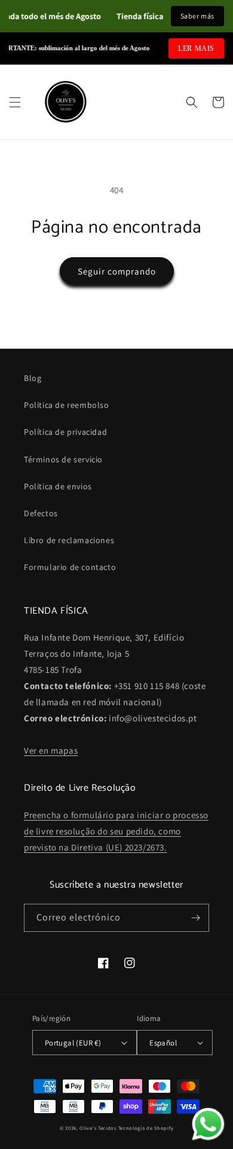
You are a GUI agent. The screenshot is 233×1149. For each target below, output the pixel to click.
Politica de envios (58, 486)
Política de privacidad (65, 431)
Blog (32, 378)
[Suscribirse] (195, 918)
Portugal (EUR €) (73, 1043)
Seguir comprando (117, 271)
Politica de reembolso (66, 405)
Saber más (197, 15)
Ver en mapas (51, 750)
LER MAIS (196, 48)
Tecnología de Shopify (146, 1127)
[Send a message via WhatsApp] (208, 1124)
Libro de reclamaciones (69, 540)
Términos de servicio (63, 459)
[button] (15, 102)
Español (163, 1043)
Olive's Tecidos (97, 1127)
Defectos (41, 513)
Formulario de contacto (70, 567)
